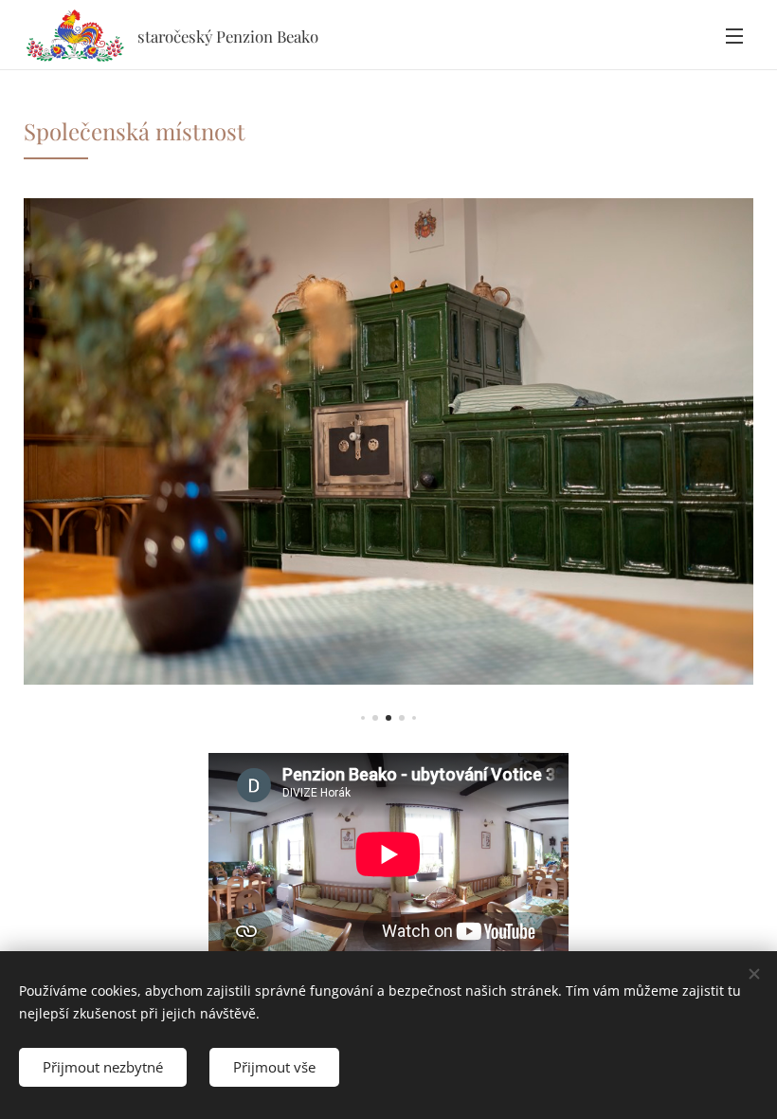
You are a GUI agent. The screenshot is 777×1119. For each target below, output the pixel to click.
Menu (734, 35)
